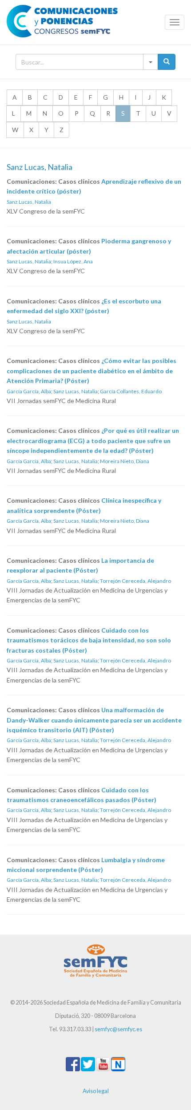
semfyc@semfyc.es (118, 1029)
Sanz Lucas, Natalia (29, 201)
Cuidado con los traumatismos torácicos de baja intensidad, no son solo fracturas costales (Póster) (89, 640)
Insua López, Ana (73, 261)
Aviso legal (96, 1091)
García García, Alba (29, 391)
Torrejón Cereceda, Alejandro (135, 580)
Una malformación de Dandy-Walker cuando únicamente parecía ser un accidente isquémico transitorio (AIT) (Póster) (94, 720)
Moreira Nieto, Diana (124, 461)
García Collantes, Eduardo (131, 391)
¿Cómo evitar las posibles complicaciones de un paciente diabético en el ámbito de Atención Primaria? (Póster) (91, 370)
